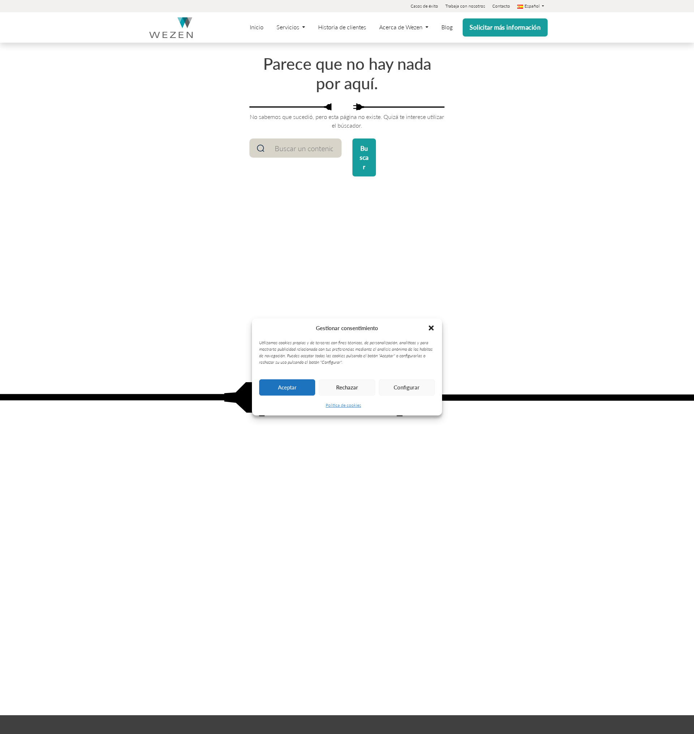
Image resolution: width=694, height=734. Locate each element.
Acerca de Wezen (401, 27)
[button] (431, 328)
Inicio (257, 27)
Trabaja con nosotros (465, 6)
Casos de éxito (424, 6)
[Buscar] (260, 148)
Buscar (364, 157)
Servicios (289, 27)
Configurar (407, 387)
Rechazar (347, 387)
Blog (447, 27)
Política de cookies (343, 405)
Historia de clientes (342, 27)
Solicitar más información (505, 27)
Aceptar (287, 387)
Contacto (501, 6)
